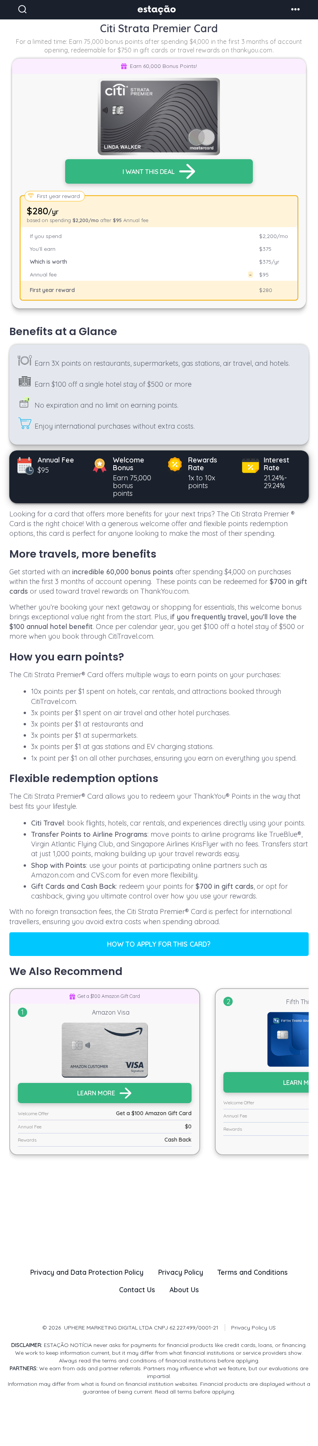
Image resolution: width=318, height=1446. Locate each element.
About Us (184, 1289)
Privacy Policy (180, 1272)
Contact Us (137, 1289)
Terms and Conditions (253, 1272)
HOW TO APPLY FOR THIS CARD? (159, 944)
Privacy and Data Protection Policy (86, 1272)
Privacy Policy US (253, 1327)
